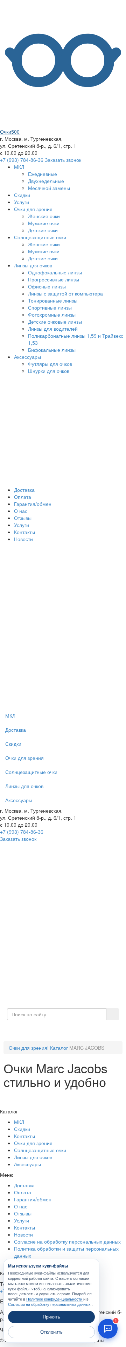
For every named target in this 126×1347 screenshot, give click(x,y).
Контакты (24, 531)
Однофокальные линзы (55, 272)
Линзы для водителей (53, 328)
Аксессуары (27, 356)
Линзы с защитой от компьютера (65, 293)
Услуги (21, 201)
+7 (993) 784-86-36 (21, 159)
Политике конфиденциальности (54, 1299)
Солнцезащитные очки (40, 237)
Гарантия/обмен (32, 503)
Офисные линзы (47, 286)
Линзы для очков (33, 265)
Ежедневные (42, 173)
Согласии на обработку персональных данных (50, 1304)
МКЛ (19, 166)
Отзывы (22, 517)
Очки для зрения (33, 208)
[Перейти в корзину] (52, 705)
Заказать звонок (63, 159)
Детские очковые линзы (55, 321)
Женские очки (44, 216)
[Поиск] (112, 1014)
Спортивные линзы (50, 307)
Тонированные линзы (52, 300)
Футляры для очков (50, 363)
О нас (20, 510)
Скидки (22, 194)
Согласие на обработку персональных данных (67, 1241)
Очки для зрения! (29, 1047)
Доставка (24, 489)
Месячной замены (49, 187)
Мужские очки (43, 223)
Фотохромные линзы (52, 314)
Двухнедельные (46, 180)
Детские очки (43, 230)
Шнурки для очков (48, 370)
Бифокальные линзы (52, 349)
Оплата (22, 496)
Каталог (65, 1030)
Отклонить (51, 1332)
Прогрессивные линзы (53, 279)
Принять (51, 1317)
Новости (23, 538)
